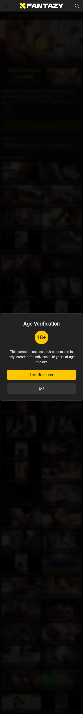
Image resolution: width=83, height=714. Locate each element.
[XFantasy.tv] (41, 6)
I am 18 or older (41, 375)
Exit (41, 388)
